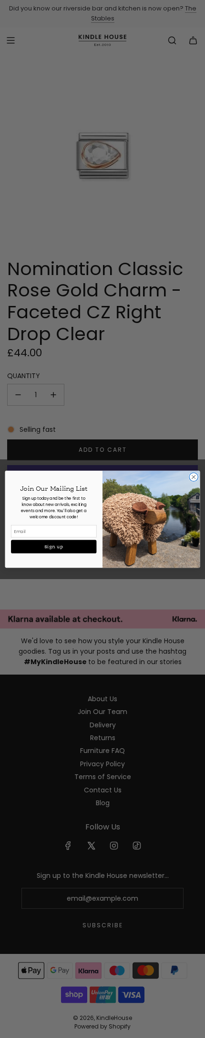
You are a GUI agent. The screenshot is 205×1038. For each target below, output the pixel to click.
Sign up (53, 546)
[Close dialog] (193, 476)
